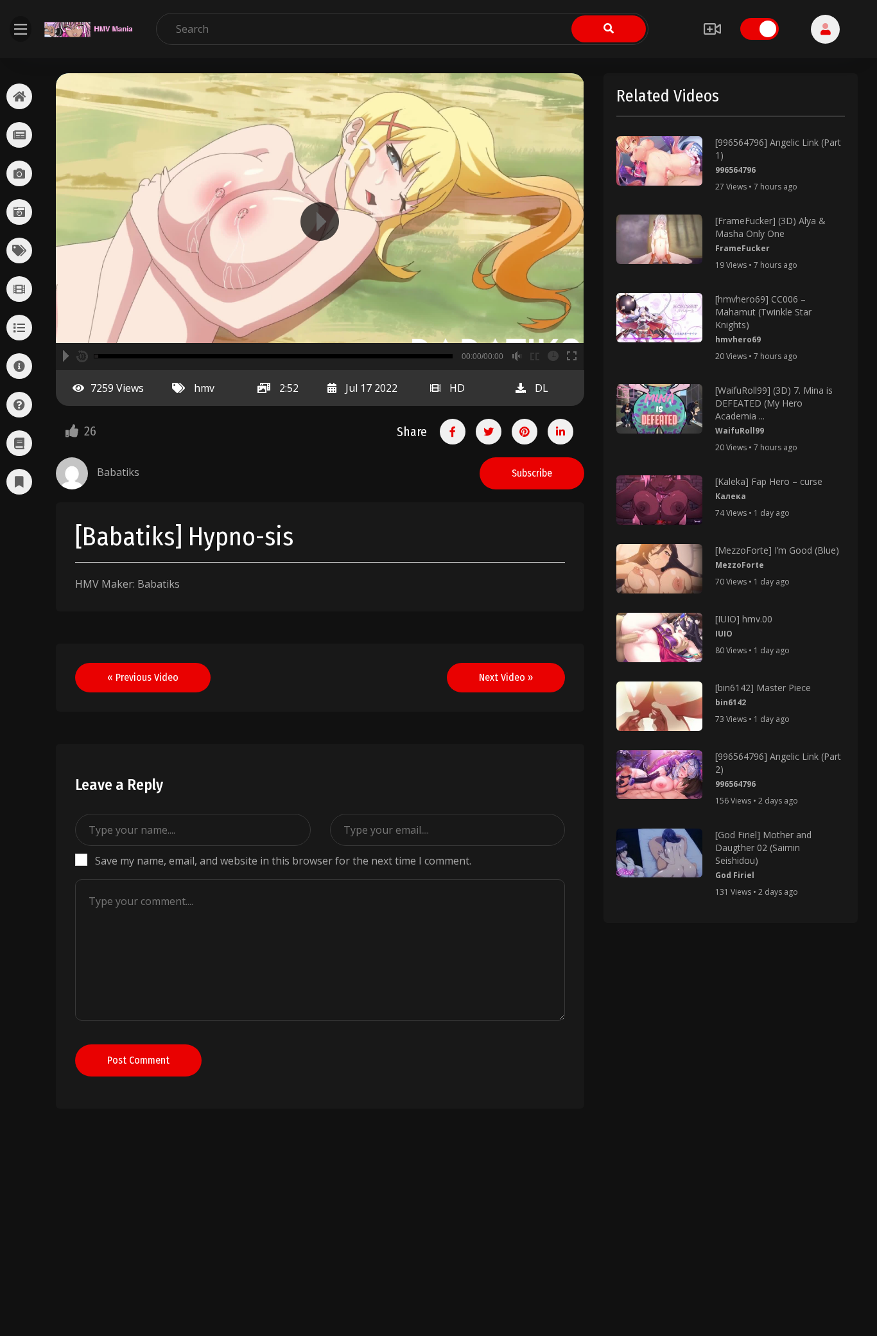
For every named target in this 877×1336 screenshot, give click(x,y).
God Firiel (734, 875)
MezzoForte (739, 564)
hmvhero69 (738, 339)
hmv (204, 388)
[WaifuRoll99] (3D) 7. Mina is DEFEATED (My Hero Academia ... (774, 403)
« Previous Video (142, 677)
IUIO (724, 633)
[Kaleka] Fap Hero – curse (768, 481)
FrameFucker (742, 248)
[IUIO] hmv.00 (743, 619)
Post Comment (138, 1060)
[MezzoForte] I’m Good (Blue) (777, 550)
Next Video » (506, 677)
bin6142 (730, 702)
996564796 (735, 169)
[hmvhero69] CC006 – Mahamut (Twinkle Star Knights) (763, 312)
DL (541, 388)
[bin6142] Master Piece (763, 687)
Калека (730, 496)
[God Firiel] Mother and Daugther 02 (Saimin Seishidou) (763, 847)
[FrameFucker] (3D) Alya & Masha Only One (770, 227)
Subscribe (532, 473)
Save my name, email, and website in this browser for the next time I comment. (283, 861)
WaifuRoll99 (739, 430)
